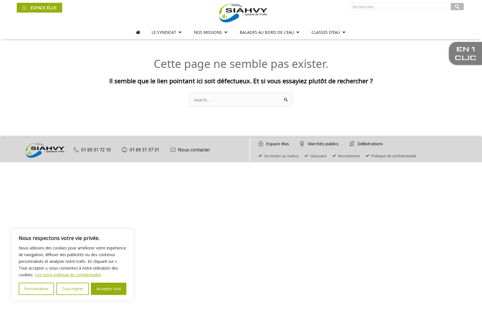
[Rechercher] (457, 6)
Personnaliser (36, 288)
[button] (167, 32)
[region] (72, 265)
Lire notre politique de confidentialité (68, 274)
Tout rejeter (72, 288)
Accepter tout (109, 288)
